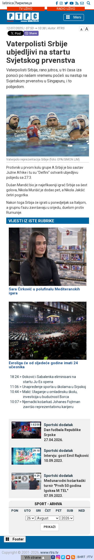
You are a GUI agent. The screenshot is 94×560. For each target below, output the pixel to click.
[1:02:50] (26, 430)
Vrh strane (33, 557)
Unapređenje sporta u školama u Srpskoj (48, 387)
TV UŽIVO (25, 9)
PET (59, 510)
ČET (48, 510)
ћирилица (24, 3)
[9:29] (26, 481)
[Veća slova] (86, 29)
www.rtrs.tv (49, 552)
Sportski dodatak (58, 425)
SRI (38, 510)
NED (81, 510)
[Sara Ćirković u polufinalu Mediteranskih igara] (47, 255)
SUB (70, 510)
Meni (76, 17)
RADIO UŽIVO (66, 9)
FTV (90, 557)
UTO (27, 510)
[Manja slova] (81, 29)
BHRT (81, 557)
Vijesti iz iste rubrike (31, 221)
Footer (18, 539)
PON (14, 510)
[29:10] (26, 456)
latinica (8, 3)
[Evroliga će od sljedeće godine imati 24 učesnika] (47, 328)
